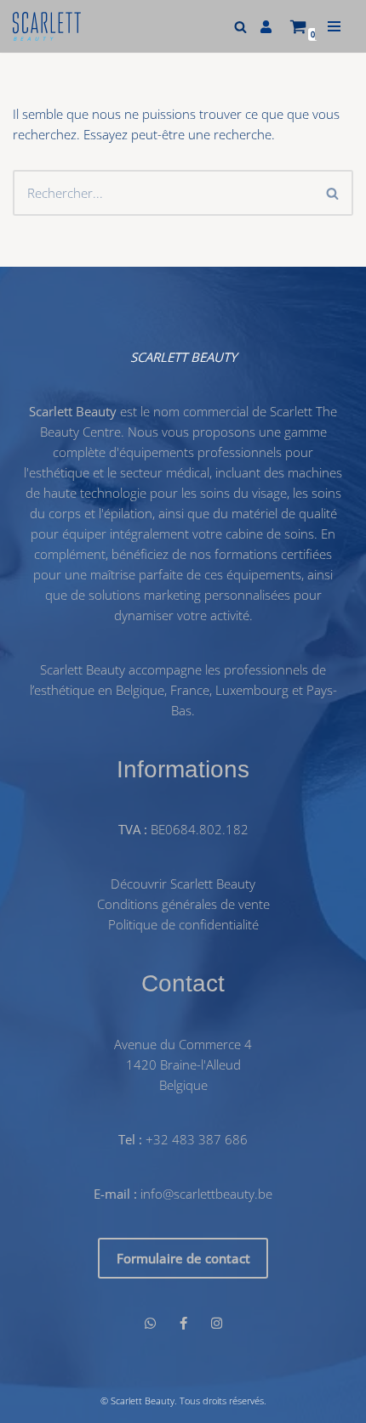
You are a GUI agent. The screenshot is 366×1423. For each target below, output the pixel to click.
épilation (128, 513)
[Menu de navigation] (334, 26)
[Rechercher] (240, 26)
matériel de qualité (284, 513)
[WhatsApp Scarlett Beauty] (150, 1323)
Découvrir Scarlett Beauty (183, 884)
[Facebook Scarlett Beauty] (183, 1323)
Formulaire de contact (183, 1258)
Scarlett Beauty (142, 1400)
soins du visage (243, 492)
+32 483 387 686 (197, 1139)
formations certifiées (273, 553)
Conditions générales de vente (183, 904)
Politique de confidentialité (183, 925)
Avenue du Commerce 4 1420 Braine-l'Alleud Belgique (183, 1064)
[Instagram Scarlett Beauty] (216, 1323)
